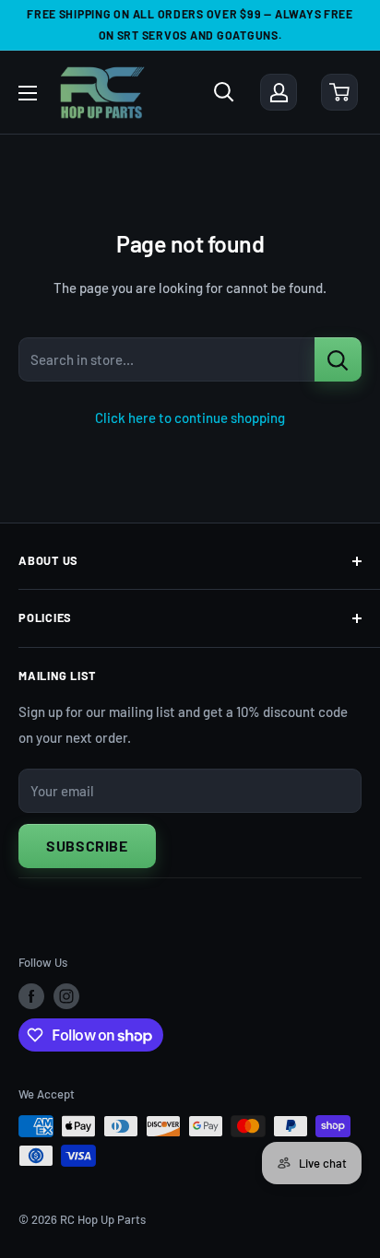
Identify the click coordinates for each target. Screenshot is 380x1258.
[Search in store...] (338, 359)
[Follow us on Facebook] (31, 996)
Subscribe (87, 845)
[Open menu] (27, 93)
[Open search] (224, 92)
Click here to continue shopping (190, 417)
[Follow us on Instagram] (66, 996)
